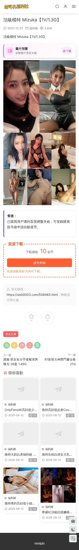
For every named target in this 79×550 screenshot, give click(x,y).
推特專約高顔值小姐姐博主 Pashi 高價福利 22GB (21, 503)
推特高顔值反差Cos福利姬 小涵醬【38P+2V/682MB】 (58, 410)
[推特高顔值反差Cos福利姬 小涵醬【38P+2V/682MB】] (58, 389)
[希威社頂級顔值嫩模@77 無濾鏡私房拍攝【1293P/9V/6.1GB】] (58, 485)
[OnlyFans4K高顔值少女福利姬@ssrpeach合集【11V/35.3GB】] (20, 389)
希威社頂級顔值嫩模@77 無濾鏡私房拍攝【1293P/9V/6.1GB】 (58, 512)
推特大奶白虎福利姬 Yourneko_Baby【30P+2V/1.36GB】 (21, 455)
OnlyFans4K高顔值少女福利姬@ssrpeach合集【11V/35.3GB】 (20, 410)
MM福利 (39, 543)
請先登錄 (39, 263)
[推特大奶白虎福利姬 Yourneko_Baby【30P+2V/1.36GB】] (20, 434)
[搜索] (57, 6)
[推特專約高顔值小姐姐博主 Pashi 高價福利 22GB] (20, 480)
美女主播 (10, 334)
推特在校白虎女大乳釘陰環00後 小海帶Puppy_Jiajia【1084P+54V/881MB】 (57, 455)
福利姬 (33, 28)
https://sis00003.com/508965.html (32, 294)
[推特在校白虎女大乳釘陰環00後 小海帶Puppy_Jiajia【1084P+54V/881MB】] (58, 434)
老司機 (16, 6)
